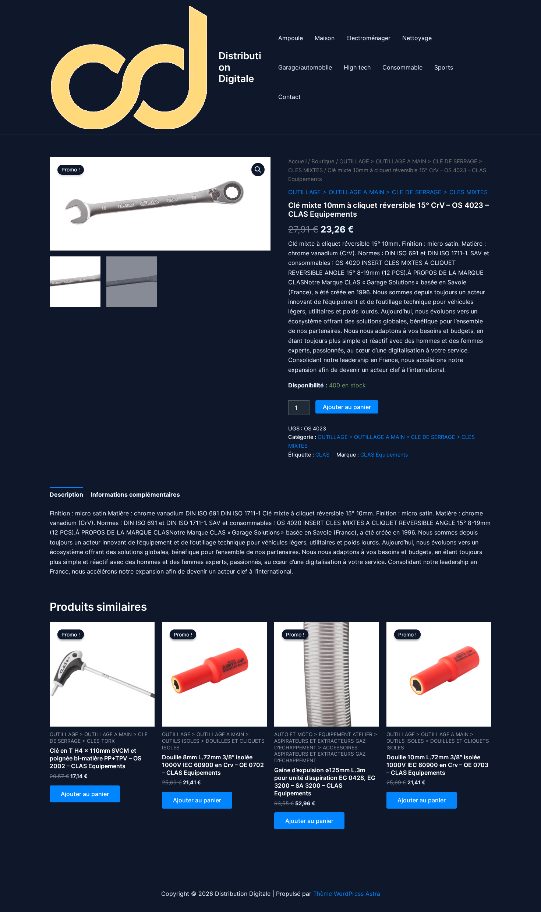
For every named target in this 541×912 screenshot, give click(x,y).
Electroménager (368, 38)
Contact (289, 96)
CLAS (322, 454)
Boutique (323, 161)
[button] (258, 169)
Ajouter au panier (347, 407)
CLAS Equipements (384, 454)
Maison (325, 38)
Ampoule (290, 38)
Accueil (297, 161)
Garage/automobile (305, 67)
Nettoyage (417, 38)
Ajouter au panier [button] (85, 794)
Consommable (402, 67)
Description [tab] (66, 494)
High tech (357, 67)
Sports (443, 67)
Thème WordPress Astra (346, 893)
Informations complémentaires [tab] (135, 494)
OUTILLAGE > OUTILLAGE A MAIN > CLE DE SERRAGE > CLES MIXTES (388, 192)
